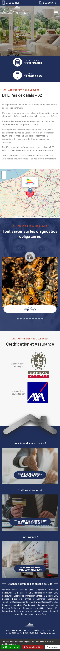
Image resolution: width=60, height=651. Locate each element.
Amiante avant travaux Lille (17, 589)
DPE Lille (53, 602)
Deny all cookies (33, 647)
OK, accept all (12, 647)
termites (30, 309)
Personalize (52, 647)
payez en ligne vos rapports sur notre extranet (30, 521)
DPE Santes (21, 592)
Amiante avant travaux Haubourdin (27, 611)
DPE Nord (48, 595)
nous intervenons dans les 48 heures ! (30, 568)
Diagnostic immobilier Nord (36, 608)
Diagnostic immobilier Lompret (28, 599)
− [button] (4, 177)
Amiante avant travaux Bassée (34, 602)
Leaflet (18, 217)
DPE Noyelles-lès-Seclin (40, 592)
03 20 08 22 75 (15, 633)
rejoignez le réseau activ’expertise (30, 475)
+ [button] (4, 173)
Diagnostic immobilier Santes (28, 595)
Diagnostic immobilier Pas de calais (19, 605)
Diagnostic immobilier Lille (43, 630)
